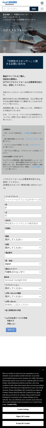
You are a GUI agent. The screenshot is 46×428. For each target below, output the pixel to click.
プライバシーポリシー (32, 139)
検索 (34, 9)
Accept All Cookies (23, 423)
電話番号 (8, 253)
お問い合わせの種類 (12, 293)
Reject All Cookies (23, 416)
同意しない (11, 324)
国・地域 (8, 261)
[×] (43, 370)
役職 (6, 244)
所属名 (7, 228)
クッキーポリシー (35, 145)
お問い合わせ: (10, 301)
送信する (11, 330)
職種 (6, 236)
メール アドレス (11, 196)
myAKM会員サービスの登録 (15, 318)
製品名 (6, 277)
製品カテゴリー (10, 269)
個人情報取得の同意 (12, 310)
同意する (10, 321)
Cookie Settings (23, 409)
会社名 (7, 220)
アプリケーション (11, 285)
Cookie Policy (12, 404)
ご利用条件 (27, 133)
